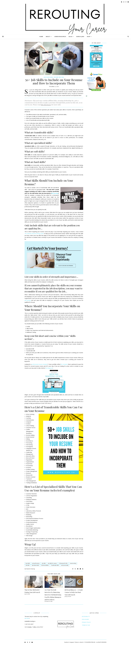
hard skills (28, 563)
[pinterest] (121, 2)
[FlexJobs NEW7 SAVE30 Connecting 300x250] (96, 95)
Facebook (66, 642)
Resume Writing (59, 77)
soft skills (27, 565)
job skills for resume (52, 563)
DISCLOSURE (85, 619)
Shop (88, 36)
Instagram (71, 642)
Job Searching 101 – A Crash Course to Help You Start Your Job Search (74, 592)
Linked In (81, 642)
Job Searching (48, 77)
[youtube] (128, 2)
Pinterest (77, 642)
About (48, 36)
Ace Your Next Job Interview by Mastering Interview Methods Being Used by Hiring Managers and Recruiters (53, 595)
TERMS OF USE (86, 625)
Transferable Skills (55, 565)
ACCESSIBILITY (86, 616)
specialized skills (35, 565)
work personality (64, 565)
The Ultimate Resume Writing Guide (34, 233)
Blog (70, 36)
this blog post (49, 368)
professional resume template (40, 364)
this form (27, 618)
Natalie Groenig (30, 569)
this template (64, 364)
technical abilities (45, 565)
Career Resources (60, 36)
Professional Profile (63, 563)
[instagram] (123, 2)
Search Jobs (80, 36)
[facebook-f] (29, 642)
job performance (36, 563)
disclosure (47, 105)
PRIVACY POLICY (86, 622)
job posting (54, 193)
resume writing (73, 563)
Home (41, 36)
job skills (44, 563)
